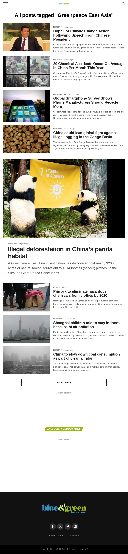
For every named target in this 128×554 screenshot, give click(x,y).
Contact (74, 535)
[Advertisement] (64, 409)
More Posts (64, 382)
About (62, 535)
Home (52, 535)
